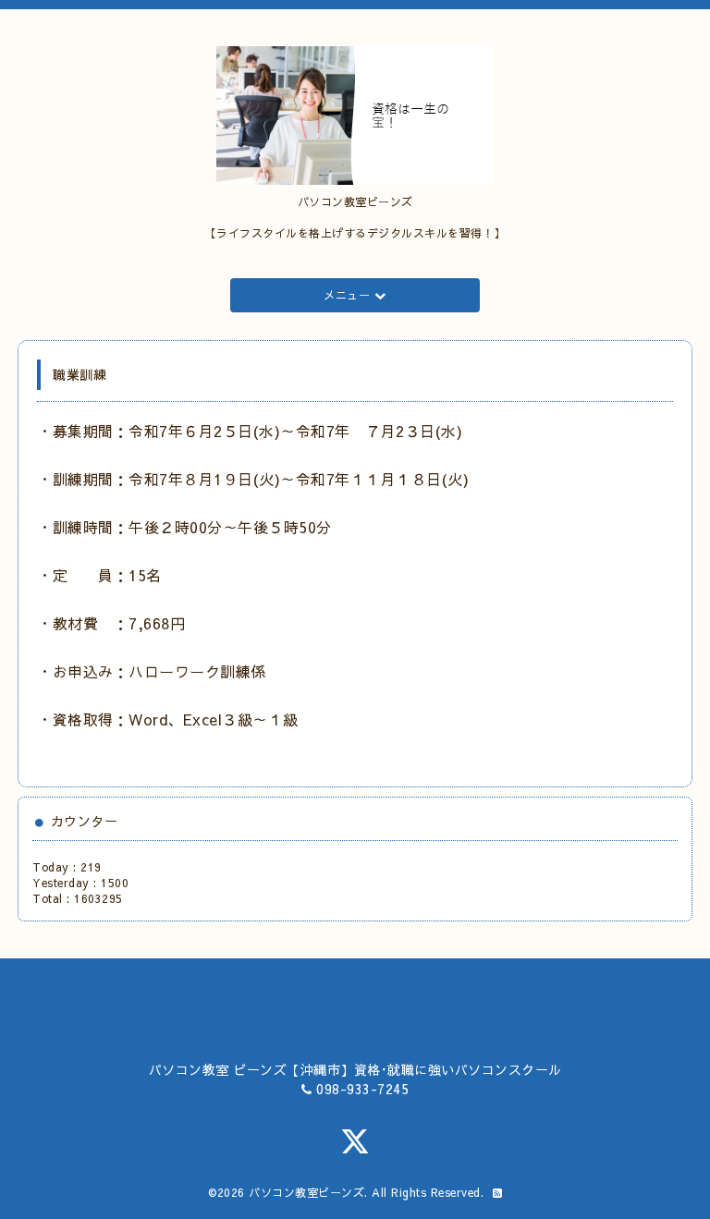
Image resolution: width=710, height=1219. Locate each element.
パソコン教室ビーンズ (306, 1192)
